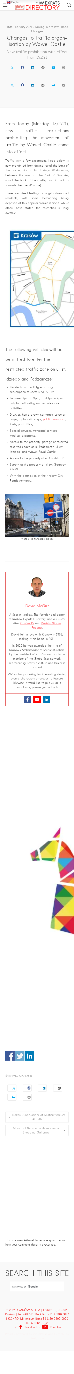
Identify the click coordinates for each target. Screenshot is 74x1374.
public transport (53, 419)
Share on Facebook (10, 1056)
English (15, 2)
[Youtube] (37, 699)
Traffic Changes (20, 1075)
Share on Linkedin (29, 1056)
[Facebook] (27, 699)
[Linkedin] (46, 699)
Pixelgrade (37, 1338)
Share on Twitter (19, 1056)
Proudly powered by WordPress (26, 1334)
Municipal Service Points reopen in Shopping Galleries (36, 1130)
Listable (59, 1334)
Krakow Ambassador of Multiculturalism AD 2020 (38, 1117)
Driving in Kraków (47, 27)
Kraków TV (27, 623)
